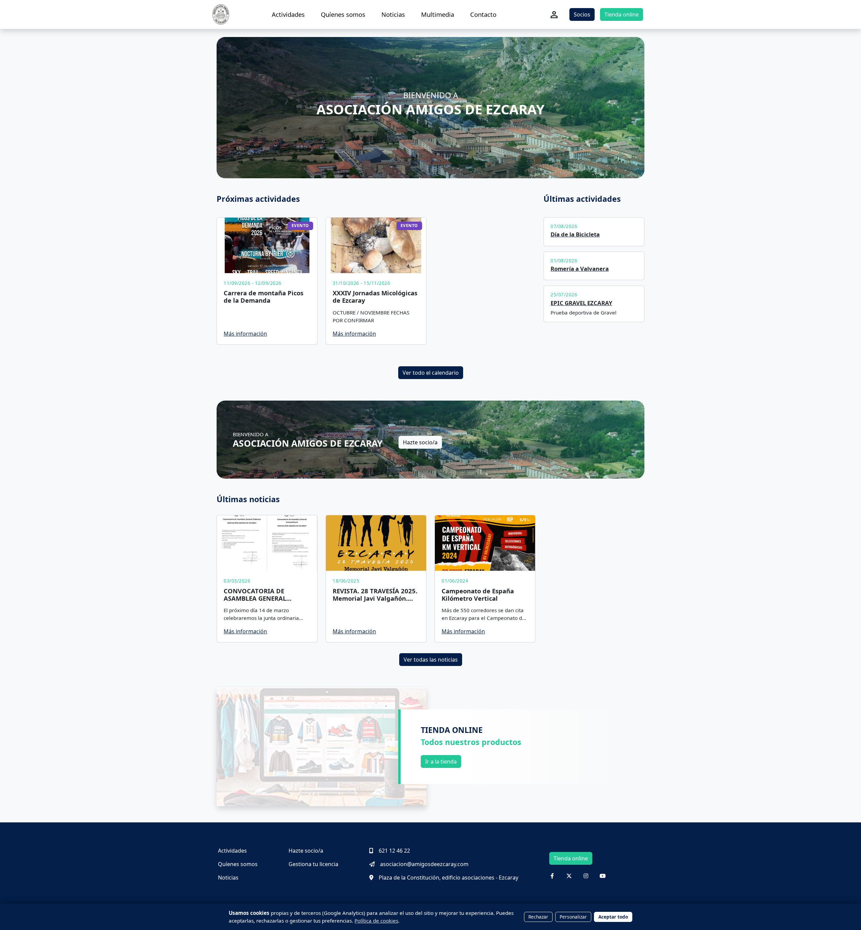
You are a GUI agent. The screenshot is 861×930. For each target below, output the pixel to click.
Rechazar (538, 917)
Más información (245, 333)
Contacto (483, 14)
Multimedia (437, 14)
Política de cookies (376, 920)
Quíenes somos (343, 14)
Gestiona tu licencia (313, 864)
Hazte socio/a (420, 442)
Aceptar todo (613, 917)
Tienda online (621, 14)
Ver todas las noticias (431, 659)
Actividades (288, 14)
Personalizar (573, 917)
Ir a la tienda (441, 761)
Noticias (393, 14)
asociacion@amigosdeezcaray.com (424, 864)
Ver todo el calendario (431, 372)
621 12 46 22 (394, 850)
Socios (582, 14)
